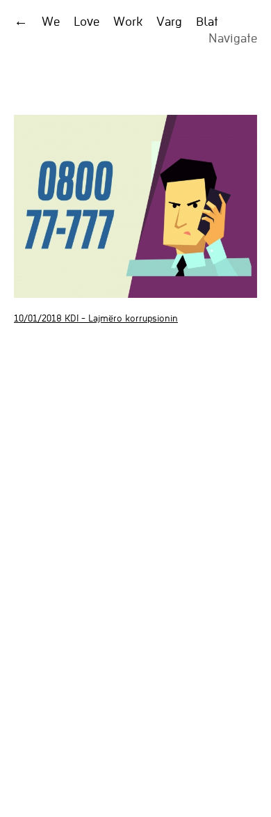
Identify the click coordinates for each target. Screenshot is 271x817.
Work (127, 21)
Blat (207, 21)
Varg (169, 21)
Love (86, 21)
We (51, 21)
